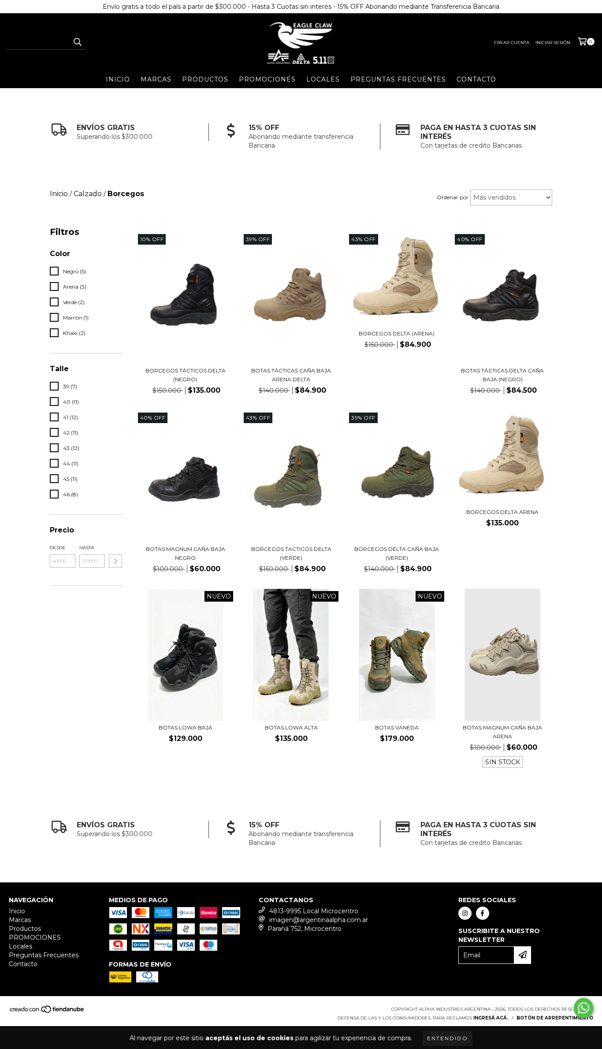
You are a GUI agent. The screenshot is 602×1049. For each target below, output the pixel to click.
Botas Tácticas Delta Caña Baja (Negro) (502, 375)
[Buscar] (77, 42)
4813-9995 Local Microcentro (313, 911)
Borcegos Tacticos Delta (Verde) (291, 553)
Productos (205, 79)
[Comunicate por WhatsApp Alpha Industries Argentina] (583, 1008)
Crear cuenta (511, 42)
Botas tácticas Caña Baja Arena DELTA (291, 375)
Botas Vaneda (397, 727)
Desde (58, 548)
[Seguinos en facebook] (482, 913)
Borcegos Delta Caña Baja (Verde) (396, 553)
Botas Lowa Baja (185, 727)
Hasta (86, 548)
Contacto (476, 79)
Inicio (118, 79)
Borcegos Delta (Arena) (397, 333)
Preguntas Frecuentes (398, 79)
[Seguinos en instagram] (465, 913)
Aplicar (115, 561)
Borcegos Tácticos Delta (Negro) (185, 375)
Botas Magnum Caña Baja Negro (185, 553)
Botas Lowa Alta (291, 727)
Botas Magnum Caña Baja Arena (502, 732)
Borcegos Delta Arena (502, 512)
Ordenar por (452, 197)
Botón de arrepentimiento (555, 1018)
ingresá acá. (490, 1018)
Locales (323, 79)
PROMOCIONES (267, 79)
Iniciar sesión (552, 42)
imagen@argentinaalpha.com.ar (318, 920)
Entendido (447, 1038)
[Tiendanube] (47, 1012)
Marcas (156, 79)
